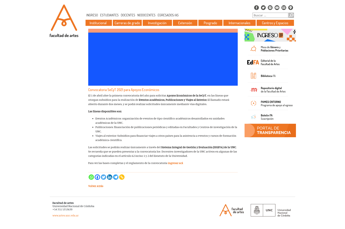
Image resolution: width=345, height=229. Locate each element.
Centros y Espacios (275, 22)
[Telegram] (115, 177)
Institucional (98, 22)
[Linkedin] (109, 177)
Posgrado (210, 22)
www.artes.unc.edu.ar (65, 215)
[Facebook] (97, 177)
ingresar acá (175, 163)
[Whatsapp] (91, 177)
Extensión (185, 22)
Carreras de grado (127, 22)
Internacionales (239, 22)
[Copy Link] (122, 177)
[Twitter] (103, 177)
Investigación (157, 22)
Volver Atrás (95, 186)
